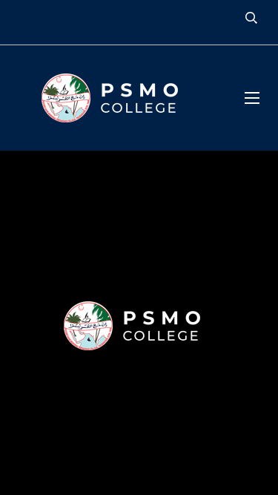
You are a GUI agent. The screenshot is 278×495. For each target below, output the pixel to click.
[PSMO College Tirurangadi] (117, 98)
